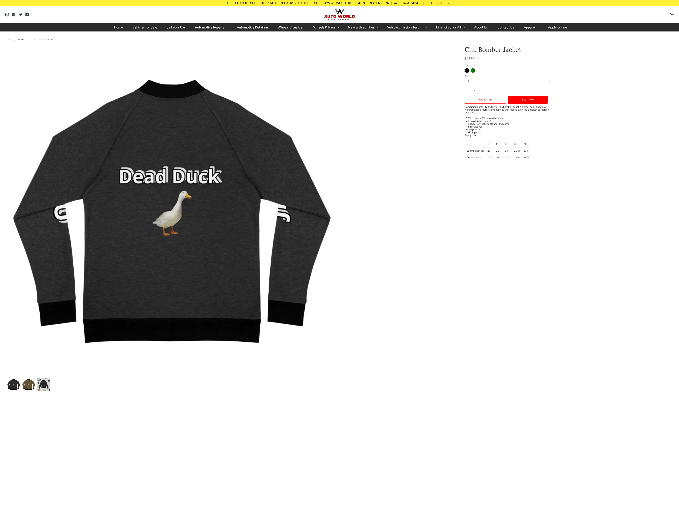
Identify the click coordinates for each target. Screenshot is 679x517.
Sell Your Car (176, 27)
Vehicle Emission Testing (405, 27)
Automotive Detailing (252, 27)
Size (466, 76)
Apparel (530, 27)
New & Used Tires (361, 27)
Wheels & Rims (324, 27)
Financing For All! (449, 27)
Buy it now (527, 99)
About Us (481, 27)
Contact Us (505, 27)
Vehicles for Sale (144, 27)
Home (118, 27)
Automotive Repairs (210, 27)
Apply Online (557, 27)
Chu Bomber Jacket (44, 40)
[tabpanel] (172, 211)
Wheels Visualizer (291, 27)
